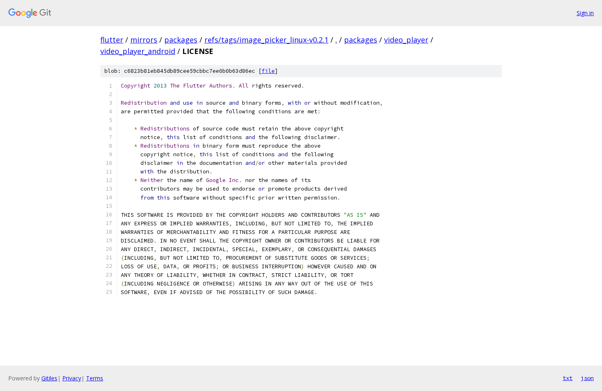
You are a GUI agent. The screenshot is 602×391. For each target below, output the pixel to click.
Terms (94, 378)
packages (180, 40)
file (268, 70)
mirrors (143, 40)
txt (568, 378)
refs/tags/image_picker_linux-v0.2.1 (266, 40)
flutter (111, 40)
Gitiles (49, 378)
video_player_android (137, 51)
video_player (406, 40)
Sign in (585, 13)
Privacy (71, 378)
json (587, 378)
